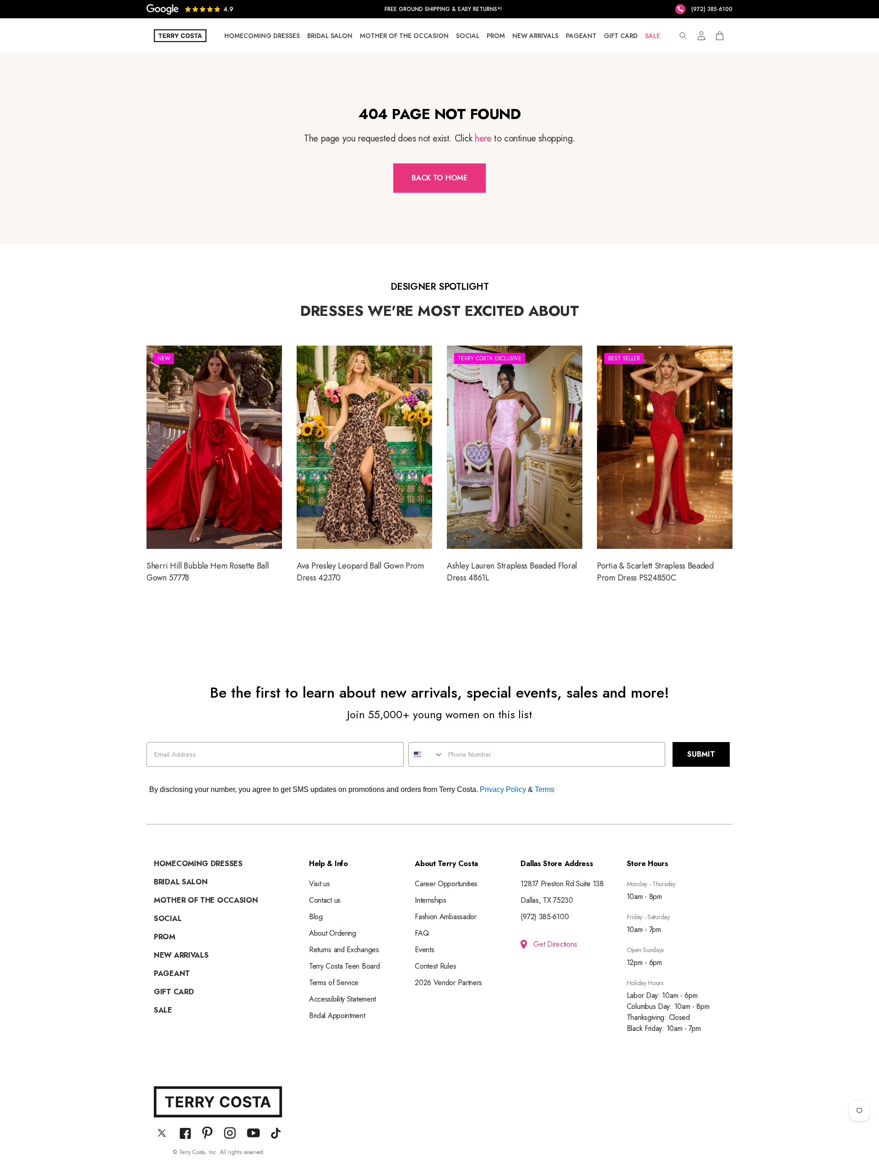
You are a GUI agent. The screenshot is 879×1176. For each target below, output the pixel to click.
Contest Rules (435, 966)
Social (467, 35)
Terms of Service (333, 982)
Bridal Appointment (337, 1015)
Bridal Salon (330, 35)
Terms (544, 789)
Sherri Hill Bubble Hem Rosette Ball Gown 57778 (214, 465)
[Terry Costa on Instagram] (230, 1133)
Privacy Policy (503, 789)
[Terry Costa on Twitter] (161, 1132)
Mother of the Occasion (404, 35)
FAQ (422, 933)
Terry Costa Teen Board (344, 966)
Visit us (319, 883)
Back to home (439, 178)
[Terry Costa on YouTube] (253, 1133)
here (483, 138)
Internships (430, 900)
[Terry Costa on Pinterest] (207, 1133)
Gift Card (621, 35)
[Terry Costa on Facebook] (185, 1133)
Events (424, 949)
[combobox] (426, 754)
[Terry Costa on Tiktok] (276, 1133)
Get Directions (555, 944)
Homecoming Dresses (262, 35)
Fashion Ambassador (446, 916)
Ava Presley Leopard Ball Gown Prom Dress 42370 (364, 465)
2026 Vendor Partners (448, 982)
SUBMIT (701, 754)
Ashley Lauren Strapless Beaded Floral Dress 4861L (514, 465)
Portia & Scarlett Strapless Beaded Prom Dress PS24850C (664, 465)
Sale (652, 35)
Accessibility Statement (342, 999)
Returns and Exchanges (344, 949)
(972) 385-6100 (545, 916)
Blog (316, 916)
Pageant (581, 35)
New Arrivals (535, 35)
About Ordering (332, 933)
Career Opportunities (446, 883)
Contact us (325, 900)
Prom (496, 35)
